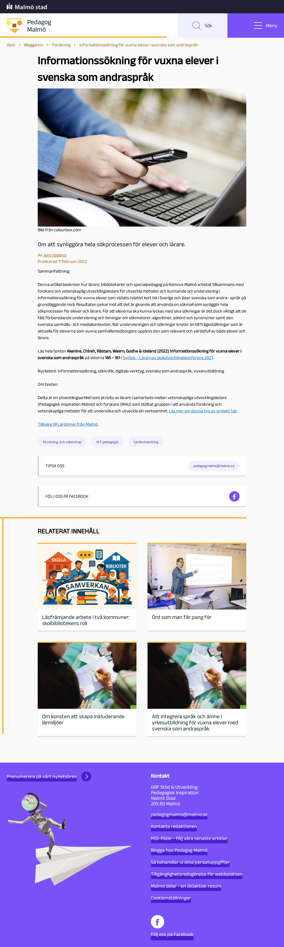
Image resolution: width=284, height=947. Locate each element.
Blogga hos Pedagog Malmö (179, 850)
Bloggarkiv (33, 44)
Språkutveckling (146, 442)
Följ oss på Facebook (172, 934)
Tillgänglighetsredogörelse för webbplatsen (196, 874)
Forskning (61, 44)
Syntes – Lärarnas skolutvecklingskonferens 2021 (168, 357)
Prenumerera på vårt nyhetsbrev (42, 776)
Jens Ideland (54, 255)
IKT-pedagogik (107, 442)
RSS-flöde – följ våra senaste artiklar (189, 838)
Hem (11, 44)
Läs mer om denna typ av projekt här (203, 410)
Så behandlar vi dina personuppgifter (190, 862)
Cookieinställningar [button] (171, 898)
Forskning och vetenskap (62, 442)
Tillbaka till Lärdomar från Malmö (68, 424)
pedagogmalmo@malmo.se (179, 814)
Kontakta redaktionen (174, 826)
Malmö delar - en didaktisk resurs (186, 886)
